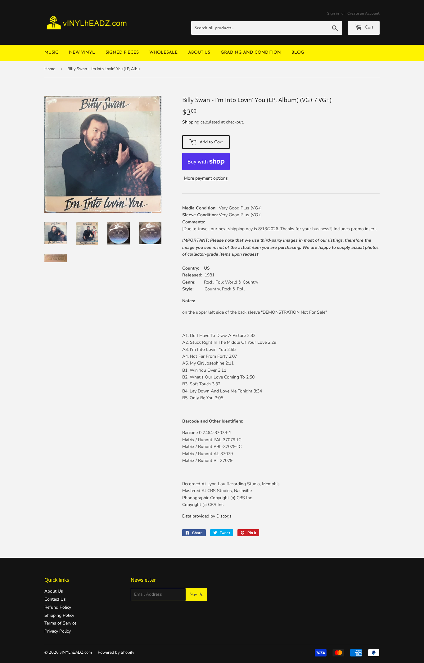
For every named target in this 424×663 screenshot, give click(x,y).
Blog (297, 52)
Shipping (190, 122)
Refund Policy (57, 607)
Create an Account (363, 13)
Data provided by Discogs (207, 516)
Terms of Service (60, 623)
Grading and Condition (251, 52)
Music (51, 52)
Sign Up (196, 594)
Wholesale (163, 52)
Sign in (333, 13)
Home (49, 69)
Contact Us (55, 599)
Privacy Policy (57, 631)
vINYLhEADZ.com (76, 652)
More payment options (206, 178)
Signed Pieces (122, 52)
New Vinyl (82, 52)
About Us (199, 52)
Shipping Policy (59, 615)
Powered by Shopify (116, 652)
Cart (368, 27)
